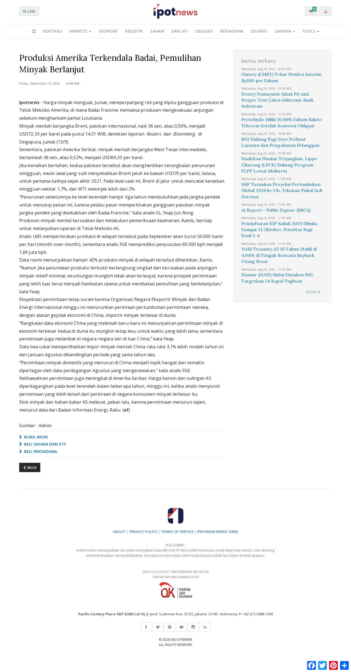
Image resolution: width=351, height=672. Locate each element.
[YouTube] (181, 626)
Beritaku (52, 31)
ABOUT (119, 531)
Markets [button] (79, 31)
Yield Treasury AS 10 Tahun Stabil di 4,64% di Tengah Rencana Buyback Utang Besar (279, 255)
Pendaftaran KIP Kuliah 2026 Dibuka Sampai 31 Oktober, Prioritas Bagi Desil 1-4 (279, 230)
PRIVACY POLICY (143, 531)
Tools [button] (309, 31)
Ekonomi (108, 31)
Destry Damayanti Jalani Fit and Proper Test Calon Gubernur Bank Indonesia (277, 100)
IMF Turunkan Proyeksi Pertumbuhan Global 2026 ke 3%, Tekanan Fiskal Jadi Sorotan (281, 190)
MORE (311, 291)
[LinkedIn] (205, 626)
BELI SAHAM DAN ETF (44, 444)
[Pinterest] (169, 626)
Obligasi (204, 31)
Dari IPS (179, 31)
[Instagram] (193, 626)
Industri (134, 31)
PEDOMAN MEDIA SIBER (217, 531)
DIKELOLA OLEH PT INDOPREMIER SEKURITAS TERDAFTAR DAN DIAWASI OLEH (175, 574)
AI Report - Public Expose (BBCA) (275, 210)
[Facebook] (145, 626)
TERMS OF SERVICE (177, 531)
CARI (31, 11)
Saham (157, 31)
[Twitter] (157, 626)
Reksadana (231, 31)
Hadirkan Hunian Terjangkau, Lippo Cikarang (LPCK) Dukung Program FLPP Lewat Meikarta (279, 165)
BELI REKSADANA (40, 451)
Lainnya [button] (283, 31)
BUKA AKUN (35, 437)
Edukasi (259, 31)
